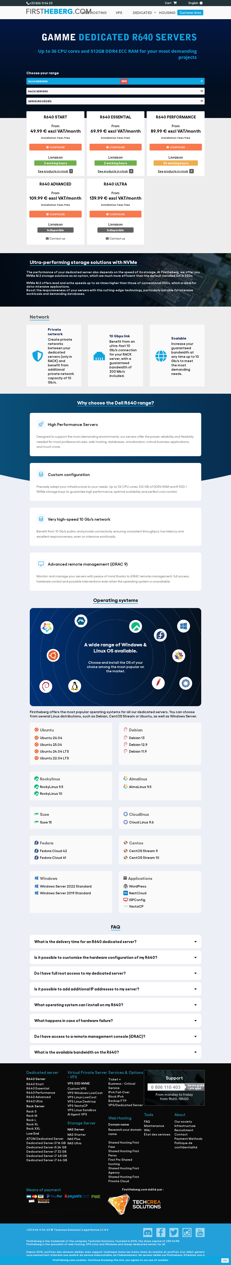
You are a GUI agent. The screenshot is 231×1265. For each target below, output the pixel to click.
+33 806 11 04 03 (41, 3)
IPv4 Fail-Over (118, 1092)
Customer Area (190, 12)
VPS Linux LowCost (82, 1097)
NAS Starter (76, 1134)
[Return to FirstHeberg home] (51, 12)
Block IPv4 (116, 1096)
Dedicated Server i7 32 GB (46, 1151)
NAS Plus (73, 1138)
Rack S (31, 1111)
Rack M (31, 1115)
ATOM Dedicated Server (44, 1138)
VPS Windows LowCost (85, 1092)
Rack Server (35, 1106)
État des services (157, 1134)
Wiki (147, 1130)
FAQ (147, 1121)
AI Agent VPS (77, 1114)
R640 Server (35, 1078)
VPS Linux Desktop (81, 1101)
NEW (123, 81)
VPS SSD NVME (78, 1083)
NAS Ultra (74, 1143)
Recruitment (183, 1130)
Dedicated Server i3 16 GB (46, 1143)
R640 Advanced (38, 1096)
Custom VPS (76, 1088)
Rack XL (32, 1124)
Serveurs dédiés (39, 101)
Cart (169, 3)
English (194, 3)
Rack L (31, 1120)
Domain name (118, 1124)
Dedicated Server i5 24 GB (46, 1147)
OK (225, 1260)
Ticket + (114, 1079)
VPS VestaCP (77, 1105)
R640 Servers (77, 81)
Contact (181, 1134)
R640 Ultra (34, 1101)
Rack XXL (33, 1128)
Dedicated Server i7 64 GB (46, 1160)
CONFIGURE (57, 147)
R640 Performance (40, 1092)
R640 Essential (37, 1088)
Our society (183, 1121)
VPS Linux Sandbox (81, 1110)
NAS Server (75, 1129)
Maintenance (154, 1125)
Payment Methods (188, 1138)
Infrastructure (185, 1125)
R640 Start (35, 1084)
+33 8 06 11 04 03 (38, 1229)
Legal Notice (90, 1229)
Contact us (57, 238)
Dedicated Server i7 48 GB (46, 1155)
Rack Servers (38, 91)
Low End (32, 1133)
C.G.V (105, 1229)
